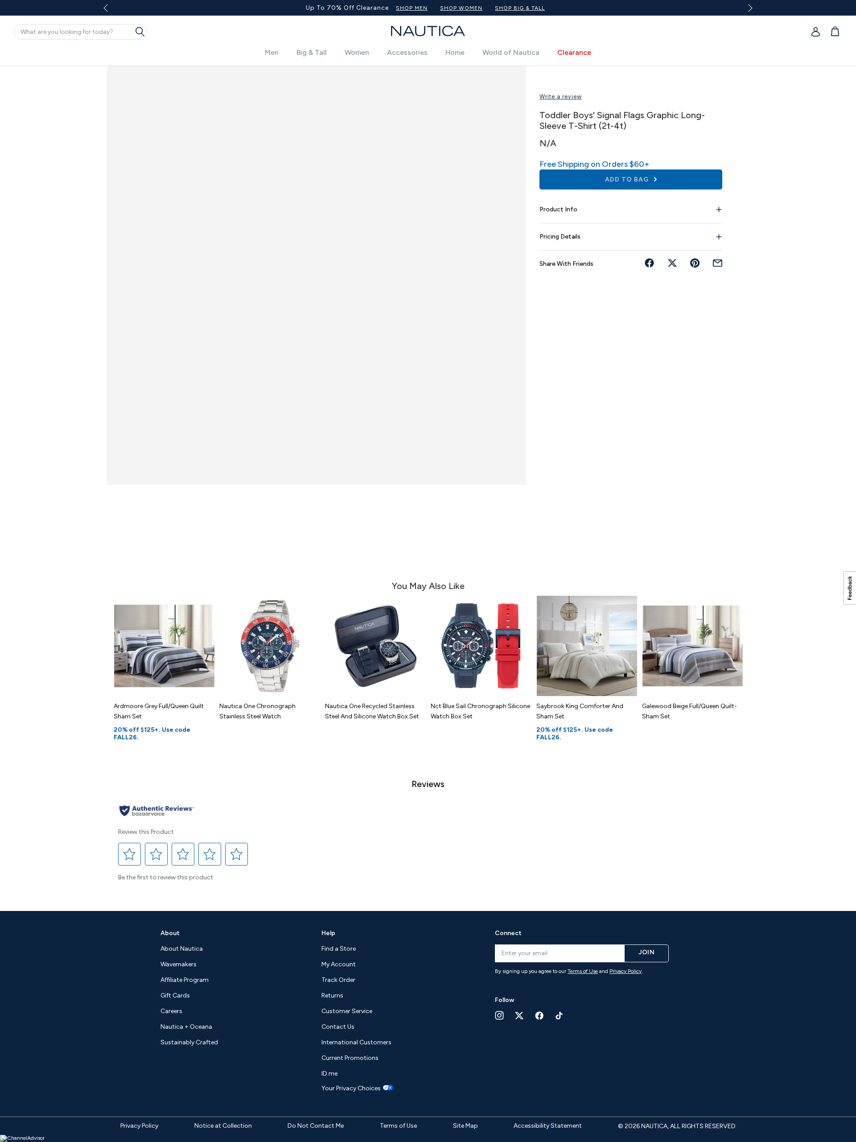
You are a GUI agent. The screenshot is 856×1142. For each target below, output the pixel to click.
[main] (428, 484)
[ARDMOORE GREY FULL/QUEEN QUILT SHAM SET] (164, 646)
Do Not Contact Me (316, 1126)
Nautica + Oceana (186, 1027)
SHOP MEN (412, 8)
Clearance (574, 52)
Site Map (465, 1126)
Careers (171, 1011)
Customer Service (346, 1011)
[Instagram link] (499, 1015)
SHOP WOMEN (461, 8)
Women (357, 52)
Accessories (407, 52)
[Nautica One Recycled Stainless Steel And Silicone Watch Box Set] (375, 646)
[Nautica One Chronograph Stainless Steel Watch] (270, 646)
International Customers (356, 1042)
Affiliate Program (184, 980)
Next (749, 8)
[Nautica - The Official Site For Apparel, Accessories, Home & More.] (428, 31)
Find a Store (338, 948)
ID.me (329, 1073)
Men (272, 52)
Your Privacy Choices (351, 1088)
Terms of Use (583, 971)
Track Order (338, 980)
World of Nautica (510, 52)
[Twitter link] (519, 1015)
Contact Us (337, 1027)
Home (455, 52)
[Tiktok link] (559, 1015)
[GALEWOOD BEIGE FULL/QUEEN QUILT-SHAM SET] (692, 646)
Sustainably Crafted (189, 1042)
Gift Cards (175, 995)
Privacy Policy (625, 971)
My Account (338, 964)
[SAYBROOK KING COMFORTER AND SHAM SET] (587, 646)
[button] (129, 854)
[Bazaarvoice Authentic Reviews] (156, 811)
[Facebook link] (539, 1015)
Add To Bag (627, 179)
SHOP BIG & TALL (520, 8)
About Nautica (181, 948)
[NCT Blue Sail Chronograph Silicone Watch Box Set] (481, 646)
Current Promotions (350, 1058)
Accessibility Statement (548, 1126)
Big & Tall (311, 52)
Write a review (560, 96)
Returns (332, 995)
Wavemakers (178, 964)
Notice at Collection (223, 1126)
